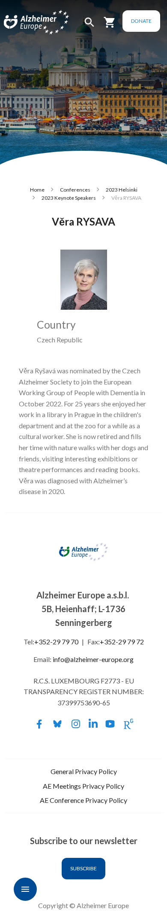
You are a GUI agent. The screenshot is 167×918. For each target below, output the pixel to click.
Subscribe (83, 868)
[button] (89, 26)
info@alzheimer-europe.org (93, 659)
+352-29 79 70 (56, 641)
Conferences (75, 189)
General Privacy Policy (84, 771)
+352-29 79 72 (122, 641)
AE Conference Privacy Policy (83, 800)
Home (37, 189)
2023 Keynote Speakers (69, 198)
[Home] (26, 16)
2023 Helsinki (121, 189)
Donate (141, 21)
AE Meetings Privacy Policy (83, 786)
